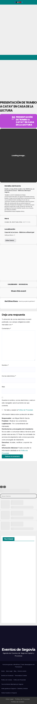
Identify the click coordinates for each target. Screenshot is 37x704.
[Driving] (15, 305)
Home (3, 671)
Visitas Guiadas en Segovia (9, 693)
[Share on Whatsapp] (21, 294)
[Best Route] (11, 305)
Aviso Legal (9, 671)
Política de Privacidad (25, 410)
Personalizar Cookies (21, 675)
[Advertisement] (18, 79)
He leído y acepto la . (18, 410)
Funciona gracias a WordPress (11, 664)
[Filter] (1, 487)
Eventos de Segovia (4, 16)
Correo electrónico (9, 376)
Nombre (5, 365)
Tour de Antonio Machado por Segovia (12, 684)
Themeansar (18, 667)
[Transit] (18, 305)
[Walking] (22, 305)
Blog (15, 671)
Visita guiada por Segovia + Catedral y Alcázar (14, 688)
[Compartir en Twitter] (11, 294)
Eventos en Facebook (7, 675)
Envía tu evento (22, 671)
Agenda (7, 613)
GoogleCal (23, 284)
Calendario (12, 284)
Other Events (9, 240)
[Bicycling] (25, 305)
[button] (27, 57)
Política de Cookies (6, 680)
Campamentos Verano (9, 552)
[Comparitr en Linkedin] (14, 294)
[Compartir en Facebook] (7, 294)
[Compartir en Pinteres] (18, 294)
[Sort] (4, 487)
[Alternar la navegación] (34, 57)
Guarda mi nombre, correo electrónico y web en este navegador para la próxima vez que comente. (18, 402)
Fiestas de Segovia (7, 572)
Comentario (6, 328)
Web (3, 387)
